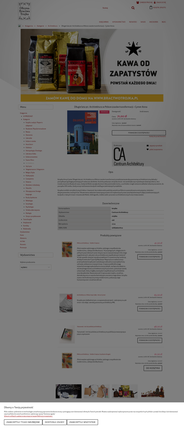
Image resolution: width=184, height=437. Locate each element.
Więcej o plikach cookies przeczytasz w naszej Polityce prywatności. (28, 416)
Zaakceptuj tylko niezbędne (23, 422)
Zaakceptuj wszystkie (82, 422)
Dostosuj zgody (54, 422)
